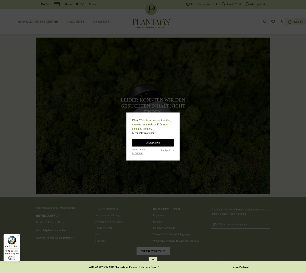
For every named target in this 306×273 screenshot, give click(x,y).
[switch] (11, 258)
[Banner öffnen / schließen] (153, 261)
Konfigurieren (167, 150)
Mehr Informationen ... (144, 132)
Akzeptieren (153, 142)
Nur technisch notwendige (138, 151)
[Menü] (18, 236)
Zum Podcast (241, 267)
